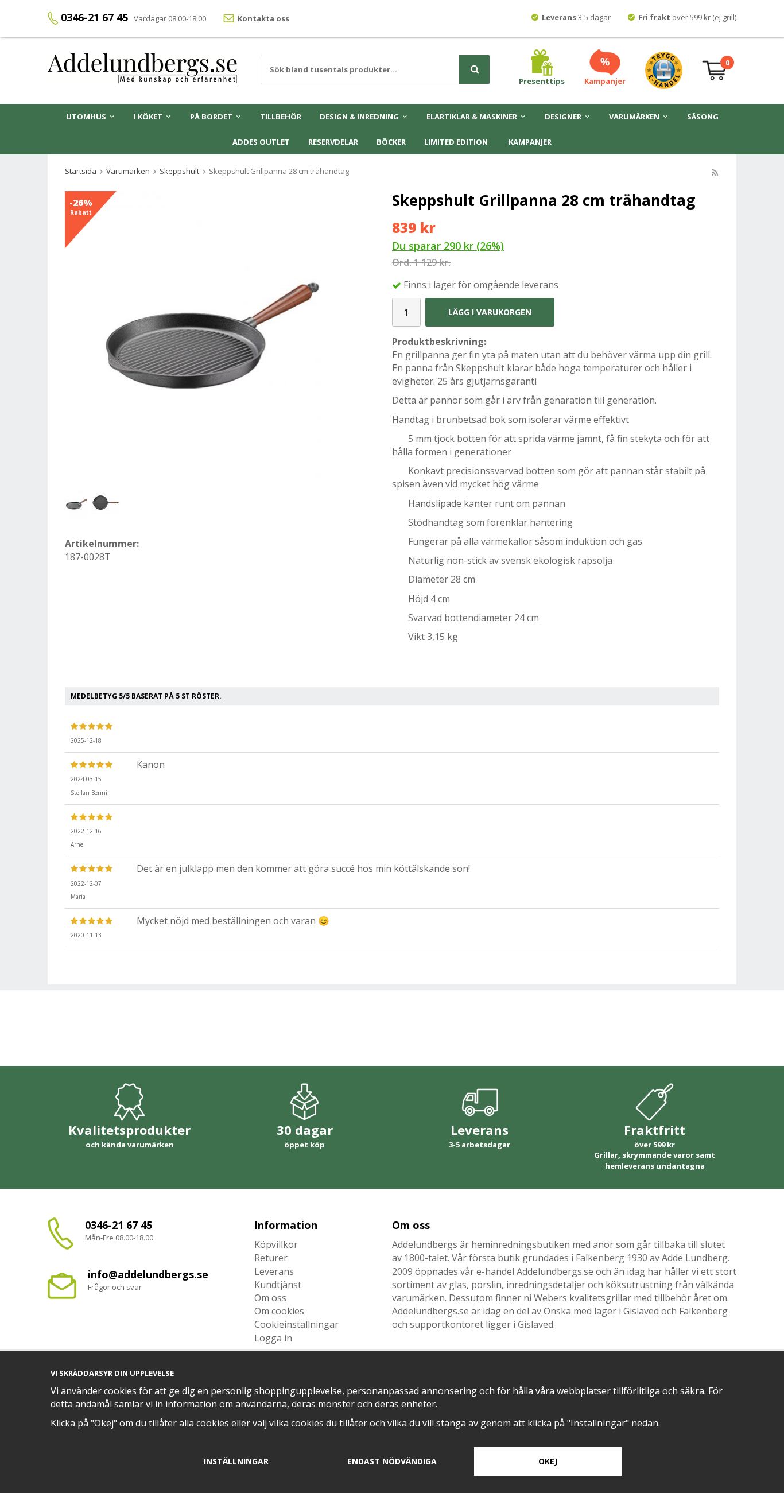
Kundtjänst (277, 1284)
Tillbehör (280, 116)
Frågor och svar (115, 1287)
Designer (563, 116)
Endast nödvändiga (392, 1461)
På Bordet (211, 116)
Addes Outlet (261, 142)
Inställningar (236, 1461)
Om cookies (279, 1311)
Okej (547, 1461)
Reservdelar (333, 142)
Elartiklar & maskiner (471, 116)
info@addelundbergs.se (148, 1274)
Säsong (703, 116)
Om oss (270, 1298)
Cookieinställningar (296, 1324)
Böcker (391, 142)
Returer (271, 1257)
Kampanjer (530, 142)
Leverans (274, 1271)
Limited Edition (456, 142)
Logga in (273, 1338)
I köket (148, 116)
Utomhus (86, 116)
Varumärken (634, 116)
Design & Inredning (359, 116)
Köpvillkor (276, 1244)
